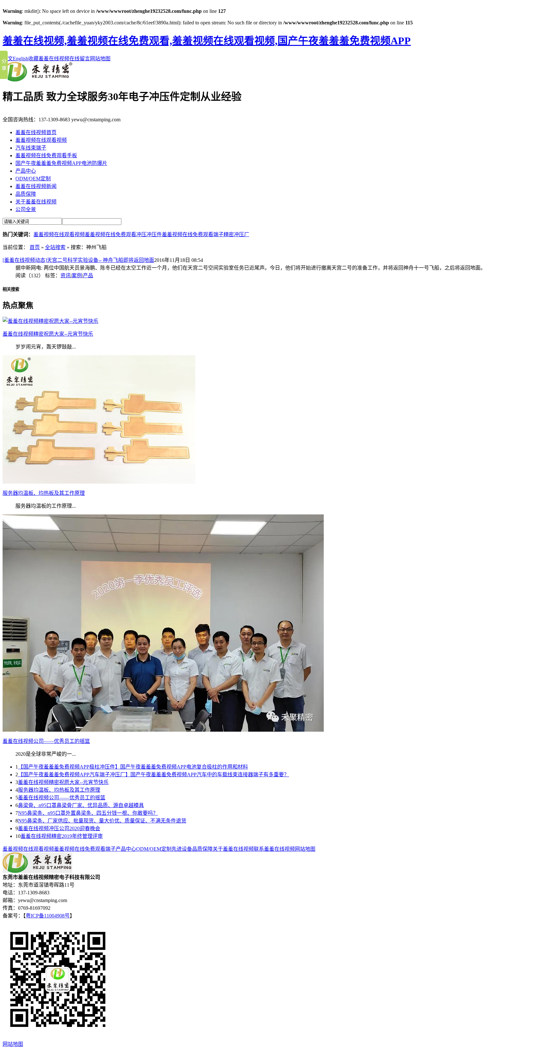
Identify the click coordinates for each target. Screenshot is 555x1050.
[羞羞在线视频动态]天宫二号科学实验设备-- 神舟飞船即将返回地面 (78, 260)
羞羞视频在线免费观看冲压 (115, 234)
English (20, 58)
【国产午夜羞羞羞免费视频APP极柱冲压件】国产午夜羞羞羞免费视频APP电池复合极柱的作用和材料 (133, 767)
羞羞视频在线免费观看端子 (193, 234)
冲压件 (154, 234)
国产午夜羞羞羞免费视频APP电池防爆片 (61, 163)
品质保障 (25, 194)
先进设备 (182, 849)
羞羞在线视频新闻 (36, 186)
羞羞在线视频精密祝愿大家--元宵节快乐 (63, 782)
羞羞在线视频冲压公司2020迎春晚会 (59, 828)
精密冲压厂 (236, 234)
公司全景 (25, 209)
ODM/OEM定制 (33, 178)
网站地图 (100, 58)
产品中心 (25, 171)
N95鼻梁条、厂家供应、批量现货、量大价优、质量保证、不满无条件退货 (102, 820)
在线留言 (79, 58)
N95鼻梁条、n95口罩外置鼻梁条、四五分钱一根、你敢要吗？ (88, 813)
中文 (8, 58)
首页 (35, 247)
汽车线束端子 (30, 148)
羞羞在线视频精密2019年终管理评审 (62, 836)
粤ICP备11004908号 (48, 915)
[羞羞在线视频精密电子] (37, 79)
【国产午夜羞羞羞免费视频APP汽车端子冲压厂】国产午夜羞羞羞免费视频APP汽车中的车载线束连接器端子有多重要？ (153, 774)
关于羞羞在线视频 (36, 201)
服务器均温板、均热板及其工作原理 (59, 790)
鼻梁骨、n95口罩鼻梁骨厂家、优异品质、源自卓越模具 (81, 805)
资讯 (65, 275)
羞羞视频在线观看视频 (41, 140)
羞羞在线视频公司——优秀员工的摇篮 (61, 797)
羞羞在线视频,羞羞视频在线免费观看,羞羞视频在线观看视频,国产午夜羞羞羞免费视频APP (207, 41)
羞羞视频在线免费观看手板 (46, 155)
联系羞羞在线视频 (274, 849)
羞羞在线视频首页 (36, 132)
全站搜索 (55, 247)
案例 (77, 275)
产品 (88, 275)
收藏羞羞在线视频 (48, 58)
